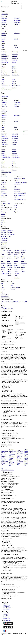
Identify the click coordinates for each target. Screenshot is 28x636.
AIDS (2, 252)
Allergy (3, 39)
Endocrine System (6, 85)
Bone (3, 83)
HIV (15, 186)
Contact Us (6, 612)
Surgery (14, 62)
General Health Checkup (6, 209)
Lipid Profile (17, 191)
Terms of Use (6, 605)
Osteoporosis (17, 267)
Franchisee (3, 305)
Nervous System (16, 85)
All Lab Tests (5, 14)
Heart (3, 45)
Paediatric (4, 35)
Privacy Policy (6, 606)
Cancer (3, 68)
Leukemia (16, 250)
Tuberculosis (15, 73)
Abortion (3, 250)
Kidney (14, 81)
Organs (2, 279)
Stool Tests (4, 20)
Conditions (3, 246)
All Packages (4, 29)
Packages (3, 201)
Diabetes (14, 68)
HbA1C (16, 180)
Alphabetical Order (5, 298)
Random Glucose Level (19, 178)
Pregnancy (4, 73)
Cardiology (4, 33)
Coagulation (10, 252)
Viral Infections (15, 75)
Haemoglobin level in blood (20, 182)
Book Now (22, 323)
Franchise (5, 615)
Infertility (16, 39)
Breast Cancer (4, 273)
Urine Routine (17, 184)
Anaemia (3, 256)
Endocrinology (5, 56)
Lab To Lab (6, 616)
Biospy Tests (4, 24)
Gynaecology (15, 56)
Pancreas (14, 87)
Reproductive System (6, 89)
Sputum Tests (17, 20)
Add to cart (17, 323)
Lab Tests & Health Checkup (7, 308)
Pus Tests (4, 22)
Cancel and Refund (7, 607)
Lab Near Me (6, 609)
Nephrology (15, 58)
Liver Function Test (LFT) (20, 193)
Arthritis (14, 66)
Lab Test (3, 309)
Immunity (14, 70)
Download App (6, 620)
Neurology (4, 60)
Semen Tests (17, 22)
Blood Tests (4, 18)
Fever (3, 41)
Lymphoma (16, 252)
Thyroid (16, 47)
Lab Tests (3, 174)
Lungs (3, 81)
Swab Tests (16, 24)
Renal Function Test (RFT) (20, 199)
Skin (3, 47)
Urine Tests (16, 18)
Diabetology (17, 33)
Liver (15, 45)
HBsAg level (17, 189)
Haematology (5, 58)
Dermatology (15, 54)
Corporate (5, 614)
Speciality (3, 226)
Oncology (14, 60)
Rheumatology (5, 62)
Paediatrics (4, 54)
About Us (5, 603)
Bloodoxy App (6, 618)
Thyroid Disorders (6, 75)
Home (2, 307)
